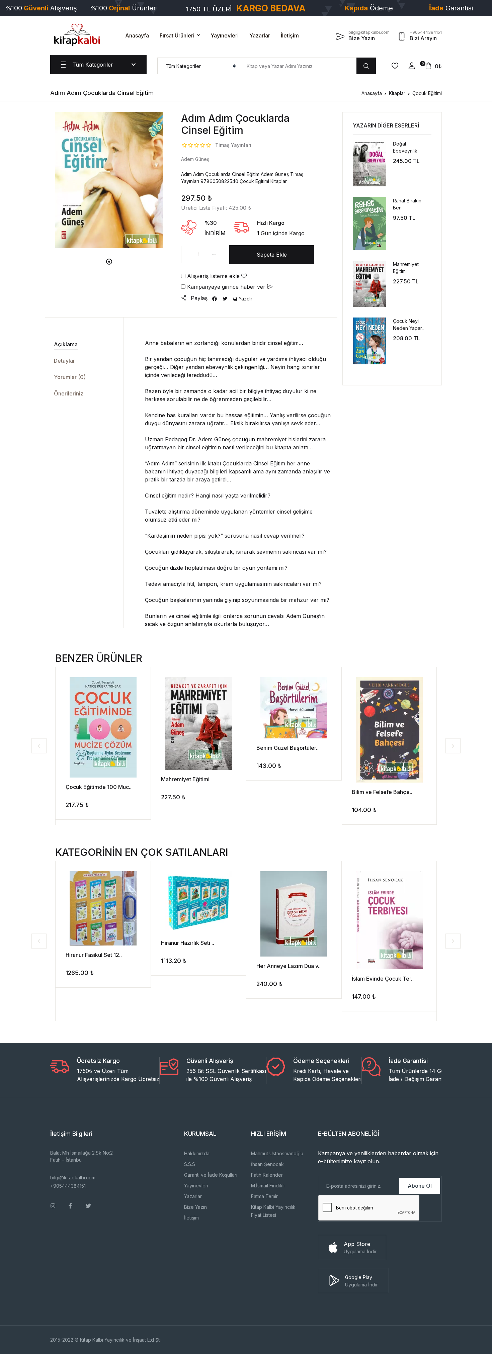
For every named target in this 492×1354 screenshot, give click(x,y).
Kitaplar (397, 93)
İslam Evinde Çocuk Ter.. (383, 978)
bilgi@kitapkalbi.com (72, 1177)
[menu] (199, 66)
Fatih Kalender (267, 1175)
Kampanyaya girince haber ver (226, 286)
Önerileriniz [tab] (68, 393)
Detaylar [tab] (64, 360)
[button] (411, 66)
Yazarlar (259, 35)
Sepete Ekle (272, 254)
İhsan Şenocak (267, 1164)
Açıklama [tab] (66, 344)
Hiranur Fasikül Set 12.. (94, 955)
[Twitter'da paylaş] (225, 298)
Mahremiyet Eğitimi (185, 779)
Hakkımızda (197, 1153)
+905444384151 (68, 1186)
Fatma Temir (264, 1196)
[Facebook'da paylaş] (214, 298)
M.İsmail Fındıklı (267, 1185)
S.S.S (189, 1164)
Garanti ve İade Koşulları (210, 1175)
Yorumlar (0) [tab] (70, 377)
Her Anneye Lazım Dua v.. (288, 966)
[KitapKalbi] (77, 34)
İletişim (290, 35)
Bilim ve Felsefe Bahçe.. (382, 792)
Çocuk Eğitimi (427, 93)
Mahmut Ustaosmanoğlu (277, 1153)
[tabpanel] (109, 180)
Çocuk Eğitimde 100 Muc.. (99, 787)
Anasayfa (137, 35)
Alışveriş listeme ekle (213, 276)
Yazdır (244, 298)
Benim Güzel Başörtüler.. (287, 747)
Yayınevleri (225, 35)
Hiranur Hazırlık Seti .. (187, 942)
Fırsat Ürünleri (177, 35)
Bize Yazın (195, 1207)
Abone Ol (420, 1185)
